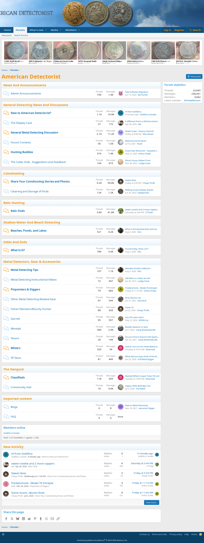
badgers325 (143, 192)
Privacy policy (175, 534)
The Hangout (13, 369)
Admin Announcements (26, 93)
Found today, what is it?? (137, 248)
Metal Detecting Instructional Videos (34, 279)
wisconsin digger (147, 408)
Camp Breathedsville (145, 329)
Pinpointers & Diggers (25, 289)
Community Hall (21, 387)
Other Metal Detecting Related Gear (33, 299)
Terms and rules (159, 534)
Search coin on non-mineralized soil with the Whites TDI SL (152, 346)
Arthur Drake (144, 153)
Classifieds (18, 377)
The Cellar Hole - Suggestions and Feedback (38, 162)
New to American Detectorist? (31, 113)
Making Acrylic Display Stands (139, 189)
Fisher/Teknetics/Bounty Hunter (31, 309)
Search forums (21, 35)
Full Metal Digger (146, 359)
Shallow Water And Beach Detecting (31, 222)
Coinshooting (13, 173)
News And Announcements (24, 85)
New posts (7, 35)
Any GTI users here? (134, 317)
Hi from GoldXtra (133, 111)
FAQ (13, 416)
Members (71, 29)
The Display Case (21, 123)
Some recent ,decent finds (27, 493)
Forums (20, 29)
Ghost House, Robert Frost (137, 160)
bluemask (150, 349)
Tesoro (15, 338)
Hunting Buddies (22, 152)
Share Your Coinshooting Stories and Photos (40, 181)
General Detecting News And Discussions (35, 105)
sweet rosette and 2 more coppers (141, 209)
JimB (13, 486)
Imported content (17, 398)
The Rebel (140, 388)
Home (7, 29)
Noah (139, 143)
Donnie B (142, 300)
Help (186, 534)
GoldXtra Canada (148, 114)
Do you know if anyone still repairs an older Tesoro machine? (153, 336)
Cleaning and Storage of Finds (30, 191)
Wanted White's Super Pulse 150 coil (142, 376)
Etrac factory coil (133, 297)
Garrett (15, 318)
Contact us (144, 534)
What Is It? (18, 250)
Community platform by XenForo (102, 540)
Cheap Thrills (149, 183)
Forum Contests (21, 142)
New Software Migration (136, 91)
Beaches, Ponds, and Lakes (28, 230)
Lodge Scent (144, 163)
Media (54, 29)
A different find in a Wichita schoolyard (143, 121)
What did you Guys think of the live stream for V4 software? (153, 356)
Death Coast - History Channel (139, 131)
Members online (14, 428)
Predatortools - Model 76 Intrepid (141, 287)
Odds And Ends (15, 242)
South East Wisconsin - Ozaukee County (144, 150)
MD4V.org (143, 320)
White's (15, 348)
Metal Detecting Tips (24, 270)
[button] (46, 30)
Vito (139, 231)
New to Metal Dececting (136, 405)
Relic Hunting (14, 203)
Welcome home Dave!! (135, 140)
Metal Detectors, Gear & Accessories (32, 261)
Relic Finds (18, 211)
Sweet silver (130, 180)
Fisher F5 (129, 307)
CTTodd (149, 212)
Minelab (16, 328)
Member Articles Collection (137, 268)
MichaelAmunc (192, 100)
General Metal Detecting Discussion (34, 132)
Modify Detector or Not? (136, 327)
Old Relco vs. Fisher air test (137, 278)
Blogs (14, 407)
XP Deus (16, 358)
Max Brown (148, 134)
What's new (36, 29)
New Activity (13, 447)
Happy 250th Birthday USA (137, 385)
